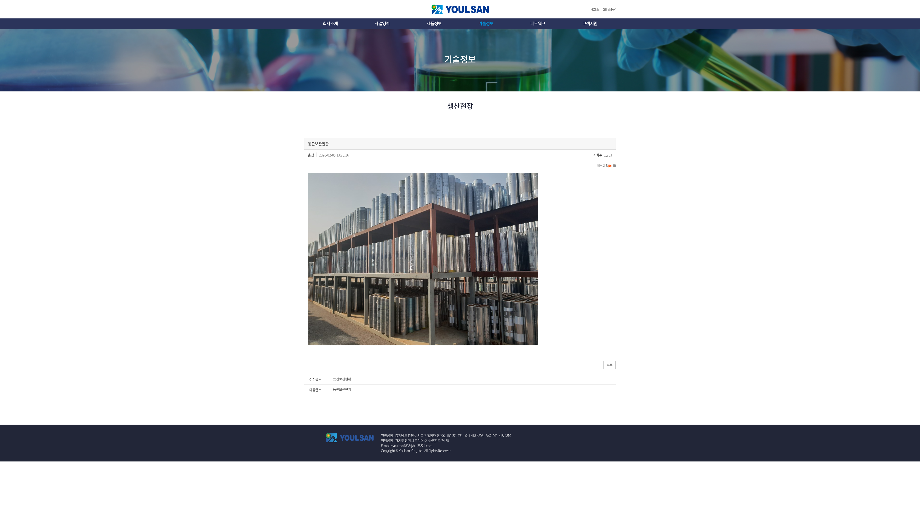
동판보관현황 (342, 379)
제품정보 (434, 23)
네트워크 (537, 23)
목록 (610, 365)
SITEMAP (609, 9)
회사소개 (330, 23)
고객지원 (589, 23)
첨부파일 (604, 165)
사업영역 (382, 23)
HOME (595, 9)
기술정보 (485, 23)
